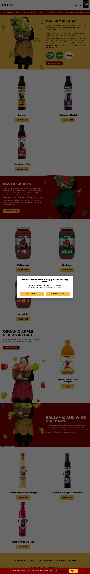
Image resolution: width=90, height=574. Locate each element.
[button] (70, 278)
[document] (45, 287)
